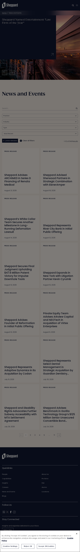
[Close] (76, 533)
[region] (40, 541)
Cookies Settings (10, 546)
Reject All (28, 546)
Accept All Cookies (46, 546)
